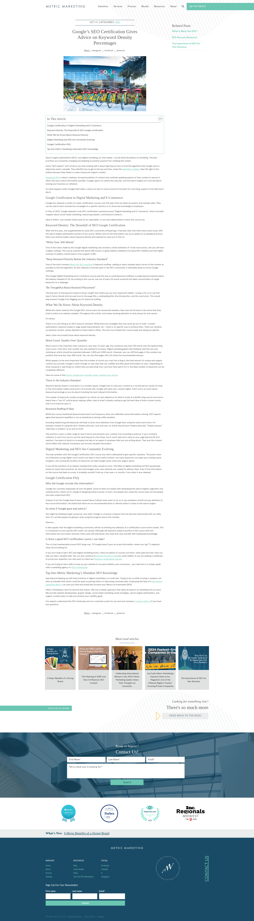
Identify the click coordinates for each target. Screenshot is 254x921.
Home (48, 866)
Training (49, 877)
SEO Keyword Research (184, 37)
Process (132, 6)
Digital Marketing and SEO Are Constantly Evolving (71, 140)
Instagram (105, 877)
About (173, 6)
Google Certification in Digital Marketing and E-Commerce (74, 126)
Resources (159, 6)
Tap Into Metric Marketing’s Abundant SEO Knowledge (72, 149)
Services (118, 6)
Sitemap (101, 917)
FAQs (75, 873)
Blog (75, 866)
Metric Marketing (75, 917)
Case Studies (78, 869)
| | (104, 50)
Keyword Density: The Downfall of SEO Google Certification (75, 130)
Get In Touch (197, 6)
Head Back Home (58, 708)
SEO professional (79, 567)
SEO (117, 22)
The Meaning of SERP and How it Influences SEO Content (102, 833)
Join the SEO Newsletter (83, 877)
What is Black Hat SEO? (184, 31)
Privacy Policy (89, 917)
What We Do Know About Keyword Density (67, 135)
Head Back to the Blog (185, 715)
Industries (103, 6)
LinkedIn (104, 869)
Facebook (105, 866)
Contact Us (207, 868)
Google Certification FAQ (59, 144)
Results (145, 6)
